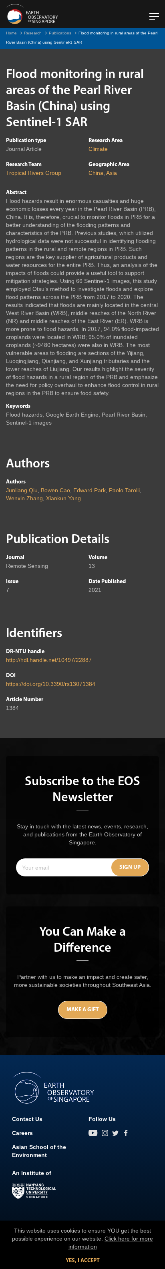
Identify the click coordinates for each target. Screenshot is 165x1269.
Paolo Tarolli (124, 490)
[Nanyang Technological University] (34, 1191)
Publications (60, 33)
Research (33, 33)
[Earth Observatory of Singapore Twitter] (115, 1133)
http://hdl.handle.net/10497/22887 (49, 660)
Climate (98, 149)
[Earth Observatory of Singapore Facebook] (126, 1133)
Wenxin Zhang (24, 498)
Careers (22, 1133)
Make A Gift (82, 1010)
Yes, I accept (83, 1261)
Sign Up (130, 867)
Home (11, 33)
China (96, 173)
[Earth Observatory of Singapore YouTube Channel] (93, 1133)
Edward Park (89, 490)
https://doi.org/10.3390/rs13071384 (50, 684)
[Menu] (154, 13)
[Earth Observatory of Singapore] (32, 14)
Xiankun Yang (63, 498)
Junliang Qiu (22, 490)
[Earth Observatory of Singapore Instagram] (105, 1133)
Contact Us (27, 1119)
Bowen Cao (55, 490)
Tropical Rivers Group (33, 173)
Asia (111, 173)
